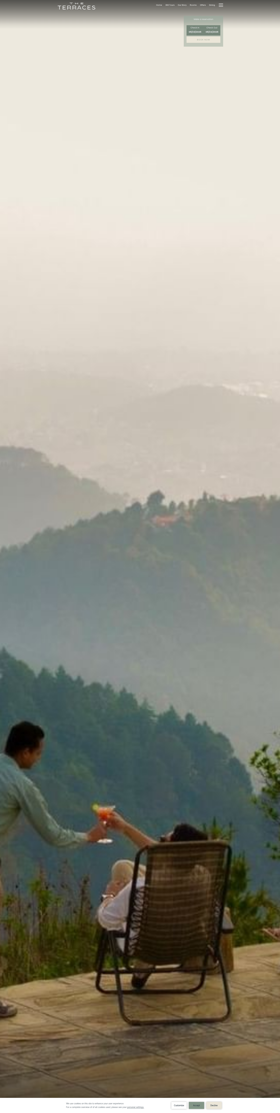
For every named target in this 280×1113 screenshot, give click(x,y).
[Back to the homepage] (76, 6)
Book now (203, 39)
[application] (140, 1105)
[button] (195, 30)
